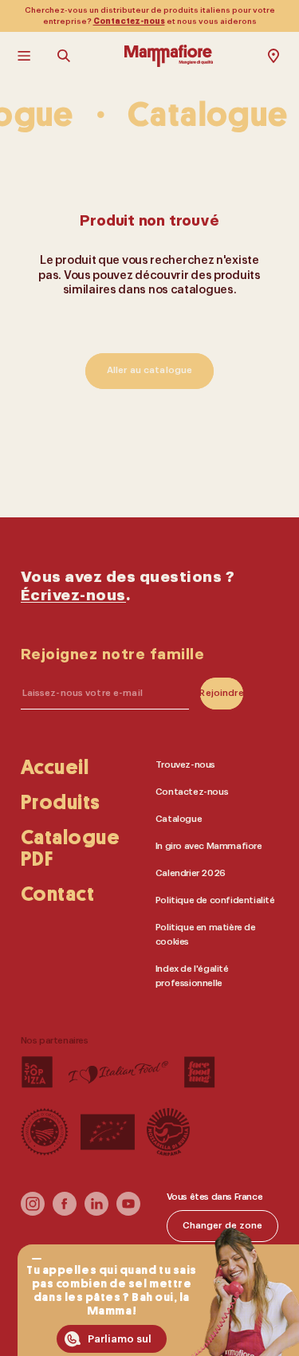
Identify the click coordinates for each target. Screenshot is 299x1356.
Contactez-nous (129, 22)
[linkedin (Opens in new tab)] (96, 1212)
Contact (58, 894)
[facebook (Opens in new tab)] (65, 1212)
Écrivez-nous (73, 595)
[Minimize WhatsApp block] (36, 1258)
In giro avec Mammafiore (208, 845)
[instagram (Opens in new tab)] (33, 1212)
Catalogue (178, 818)
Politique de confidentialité (215, 899)
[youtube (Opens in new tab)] (128, 1212)
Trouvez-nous (185, 764)
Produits (60, 802)
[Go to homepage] (168, 56)
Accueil (55, 767)
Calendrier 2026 (190, 872)
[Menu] (25, 56)
